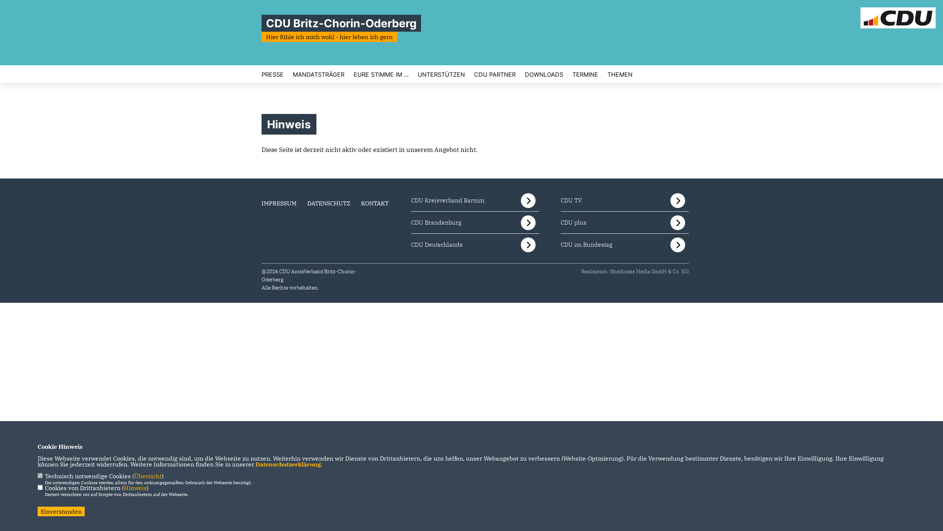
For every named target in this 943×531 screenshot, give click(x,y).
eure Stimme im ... (381, 74)
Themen (619, 74)
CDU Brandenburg (436, 222)
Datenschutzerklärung (288, 464)
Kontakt (375, 203)
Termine (585, 74)
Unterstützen (441, 74)
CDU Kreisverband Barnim (447, 200)
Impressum (279, 203)
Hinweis (135, 488)
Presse (273, 74)
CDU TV (571, 200)
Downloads (544, 74)
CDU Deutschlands (437, 244)
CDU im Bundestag (587, 244)
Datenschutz (328, 203)
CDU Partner (495, 74)
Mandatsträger (318, 74)
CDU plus (573, 222)
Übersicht (148, 476)
